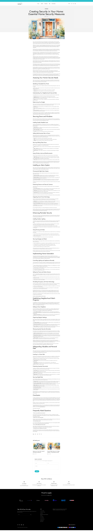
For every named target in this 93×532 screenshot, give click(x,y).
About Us (42, 3)
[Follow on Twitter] (19, 524)
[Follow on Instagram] (21, 524)
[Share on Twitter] (37, 434)
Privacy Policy (46, 460)
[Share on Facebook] (35, 434)
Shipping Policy (42, 520)
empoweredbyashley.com (42, 406)
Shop (38, 3)
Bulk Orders (46, 3)
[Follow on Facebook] (17, 524)
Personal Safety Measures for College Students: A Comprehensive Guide (53, 452)
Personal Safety (46, 8)
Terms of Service (49, 460)
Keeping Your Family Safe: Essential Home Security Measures (38, 452)
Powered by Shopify (25, 527)
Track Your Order (42, 510)
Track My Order (53, 3)
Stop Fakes (41, 513)
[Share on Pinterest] (39, 434)
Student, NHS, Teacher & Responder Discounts (44, 515)
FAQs (49, 3)
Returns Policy (41, 521)
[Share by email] (41, 434)
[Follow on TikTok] (23, 524)
